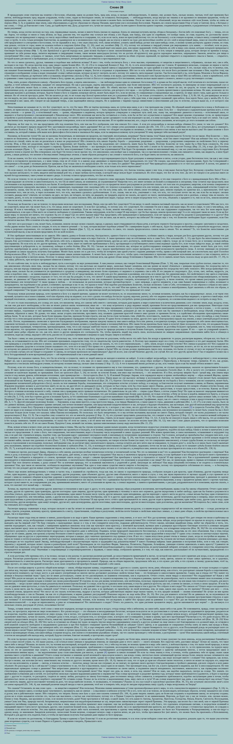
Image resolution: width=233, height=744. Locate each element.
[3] (190, 407)
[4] (105, 652)
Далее (129, 2)
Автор (118, 2)
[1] (154, 82)
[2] (33, 112)
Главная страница (108, 2)
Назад (124, 2)
